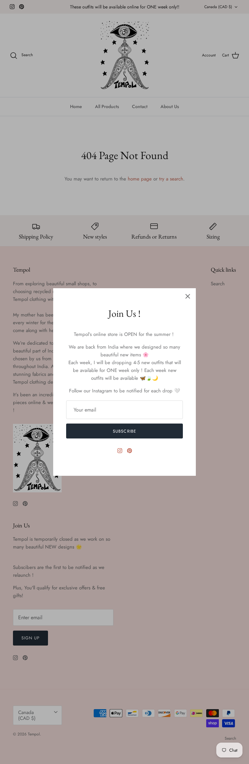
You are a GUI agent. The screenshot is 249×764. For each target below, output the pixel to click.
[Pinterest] (129, 450)
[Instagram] (119, 450)
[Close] (188, 296)
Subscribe (124, 431)
